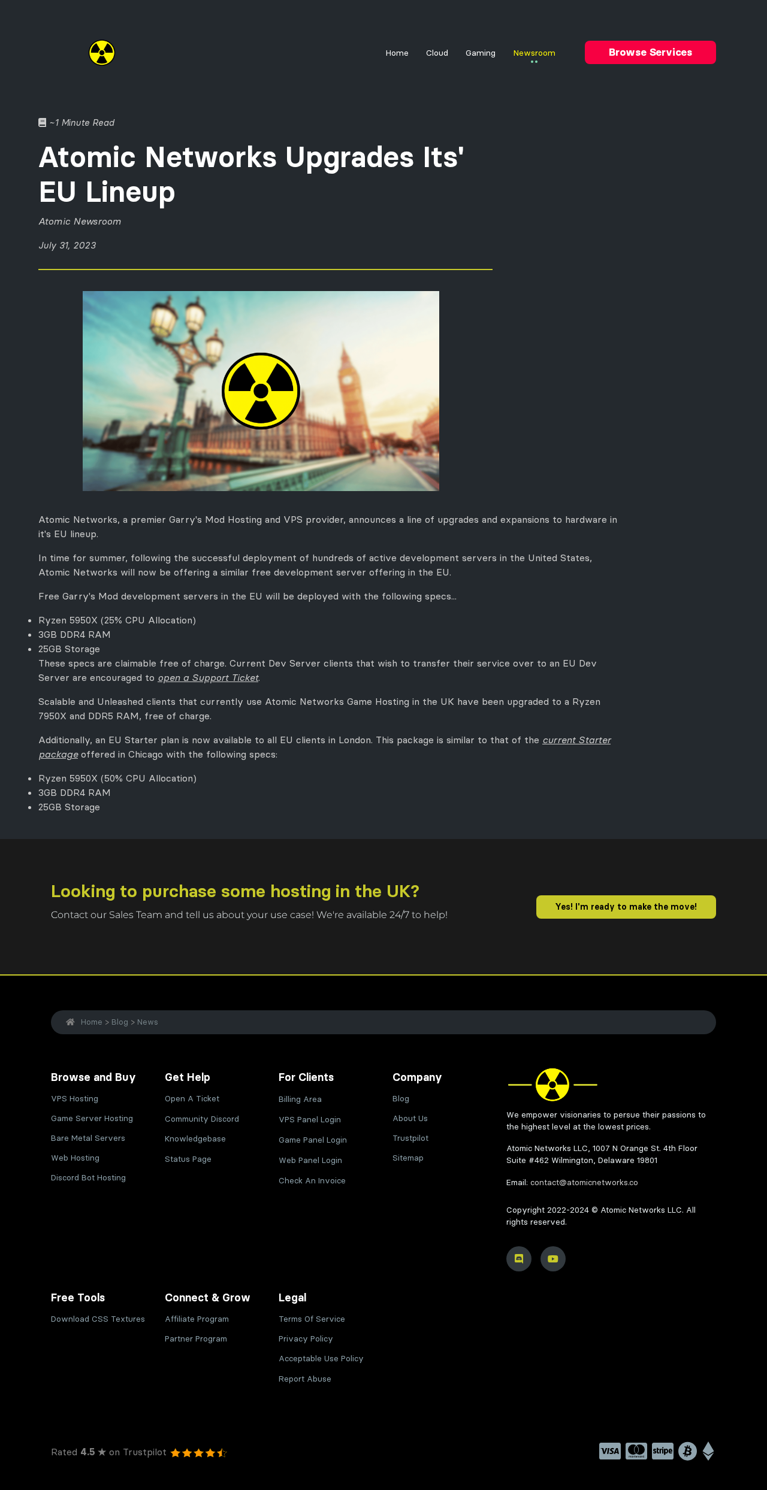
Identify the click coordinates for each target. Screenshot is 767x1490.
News (147, 1021)
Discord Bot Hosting (88, 1178)
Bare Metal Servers (88, 1138)
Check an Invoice (312, 1181)
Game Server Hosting (92, 1118)
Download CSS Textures (98, 1319)
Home (397, 52)
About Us (410, 1118)
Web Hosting (75, 1158)
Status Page (188, 1159)
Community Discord (202, 1119)
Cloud (437, 52)
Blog (119, 1021)
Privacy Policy (306, 1339)
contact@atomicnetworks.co (584, 1182)
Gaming (481, 52)
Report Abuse (305, 1379)
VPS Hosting (74, 1099)
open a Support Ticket (208, 677)
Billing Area (300, 1099)
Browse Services (650, 52)
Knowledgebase (195, 1139)
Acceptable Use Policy (321, 1358)
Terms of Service (312, 1319)
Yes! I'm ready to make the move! (626, 906)
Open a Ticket (192, 1099)
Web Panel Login (310, 1160)
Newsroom (534, 52)
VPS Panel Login (310, 1120)
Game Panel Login (313, 1140)
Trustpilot (410, 1138)
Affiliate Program (197, 1319)
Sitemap (408, 1158)
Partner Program (196, 1339)
